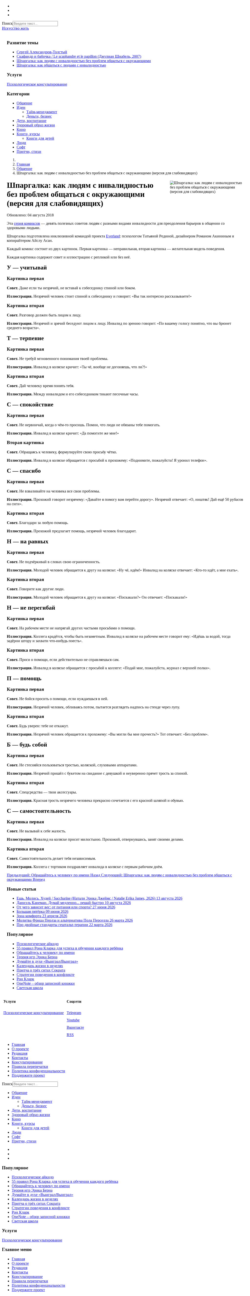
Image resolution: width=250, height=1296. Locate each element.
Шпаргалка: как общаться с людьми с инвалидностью (61, 65)
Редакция (19, 1053)
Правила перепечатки (30, 1066)
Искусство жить (15, 28)
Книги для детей (40, 138)
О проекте (20, 1049)
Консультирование (27, 1062)
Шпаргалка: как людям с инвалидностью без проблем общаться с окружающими (84, 61)
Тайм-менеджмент (41, 112)
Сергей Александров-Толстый (42, 52)
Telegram (74, 1013)
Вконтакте (75, 1027)
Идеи (21, 107)
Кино (21, 129)
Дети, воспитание (31, 121)
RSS (70, 1035)
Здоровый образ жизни (36, 125)
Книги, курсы (28, 134)
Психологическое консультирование (37, 84)
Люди (21, 143)
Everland (113, 236)
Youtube (73, 1020)
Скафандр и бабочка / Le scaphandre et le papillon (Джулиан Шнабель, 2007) (79, 56)
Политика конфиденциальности (38, 1071)
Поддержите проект (28, 1075)
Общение (24, 103)
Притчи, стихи (29, 151)
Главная (18, 1044)
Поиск (7, 23)
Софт (21, 147)
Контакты (20, 1058)
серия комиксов (27, 223)
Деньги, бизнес (39, 116)
